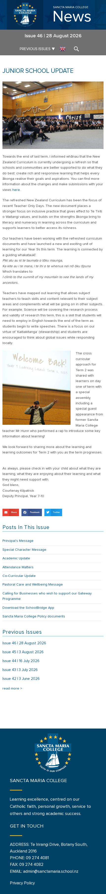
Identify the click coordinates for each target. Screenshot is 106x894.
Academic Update (16, 558)
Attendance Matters (18, 567)
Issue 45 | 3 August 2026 (23, 652)
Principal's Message (18, 541)
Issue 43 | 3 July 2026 (20, 670)
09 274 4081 (37, 858)
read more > (12, 688)
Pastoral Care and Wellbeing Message (32, 584)
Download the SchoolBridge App (28, 608)
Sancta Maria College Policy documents (33, 616)
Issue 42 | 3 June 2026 (21, 679)
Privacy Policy (22, 883)
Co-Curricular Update (19, 576)
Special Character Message (24, 549)
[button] (10, 512)
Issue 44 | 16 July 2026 (20, 661)
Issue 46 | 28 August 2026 (24, 643)
